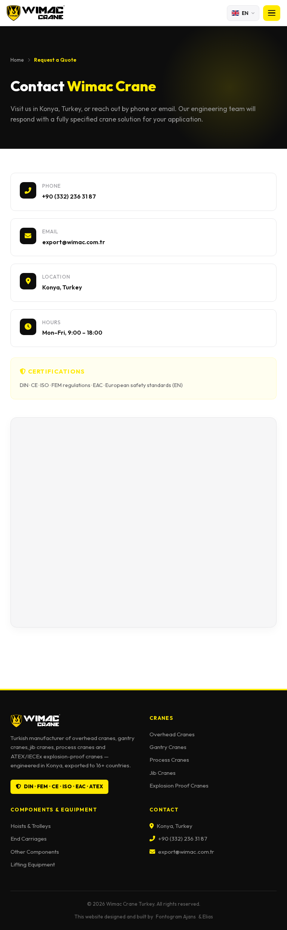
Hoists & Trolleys (30, 825)
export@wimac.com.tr (186, 851)
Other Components (34, 851)
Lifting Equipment (32, 864)
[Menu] (271, 13)
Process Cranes (169, 759)
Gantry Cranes (167, 747)
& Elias (205, 916)
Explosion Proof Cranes (179, 785)
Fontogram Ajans (176, 916)
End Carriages (28, 838)
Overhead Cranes (172, 734)
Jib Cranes (162, 772)
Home (17, 59)
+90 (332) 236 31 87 (182, 838)
